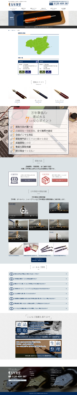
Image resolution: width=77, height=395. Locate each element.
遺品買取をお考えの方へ (56, 370)
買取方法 (23, 9)
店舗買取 (32, 373)
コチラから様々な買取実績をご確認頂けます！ (38, 259)
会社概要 (63, 9)
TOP (30, 369)
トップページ (13, 9)
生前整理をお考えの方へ (56, 372)
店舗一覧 (43, 9)
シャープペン (33, 383)
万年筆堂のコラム (54, 375)
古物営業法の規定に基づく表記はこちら (59, 1)
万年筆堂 (38, 393)
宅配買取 (32, 375)
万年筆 (31, 379)
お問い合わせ (53, 9)
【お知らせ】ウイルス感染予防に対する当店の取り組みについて (38, 27)
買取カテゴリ (33, 9)
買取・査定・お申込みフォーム (58, 385)
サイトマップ (53, 388)
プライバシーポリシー (56, 381)
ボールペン (32, 381)
